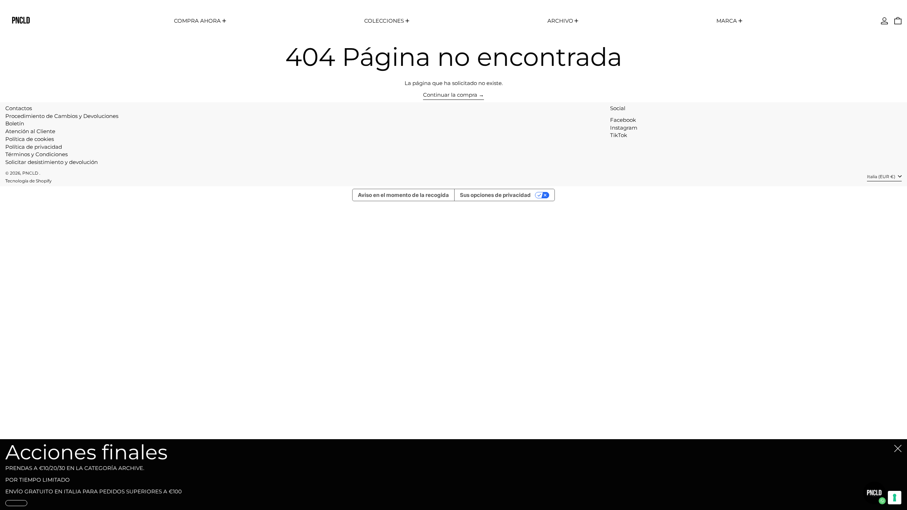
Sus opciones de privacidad (495, 195)
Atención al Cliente (30, 131)
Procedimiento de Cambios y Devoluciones (61, 116)
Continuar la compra (450, 95)
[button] (898, 20)
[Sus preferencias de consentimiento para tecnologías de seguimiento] (894, 497)
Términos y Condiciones (36, 154)
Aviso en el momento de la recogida (403, 195)
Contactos (18, 108)
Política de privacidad (33, 146)
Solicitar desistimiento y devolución (51, 162)
